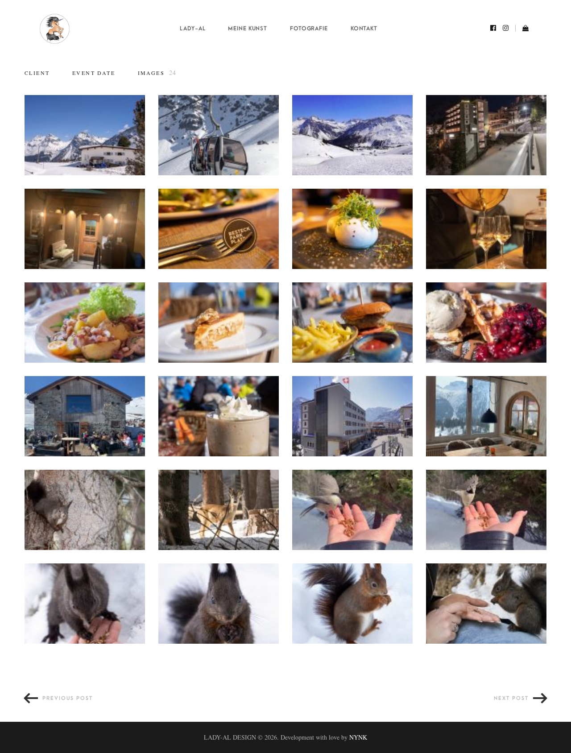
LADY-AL (193, 28)
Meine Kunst (248, 28)
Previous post (67, 698)
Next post (511, 698)
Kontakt (364, 28)
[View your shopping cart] (522, 29)
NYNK (358, 737)
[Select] (36, 107)
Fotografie (309, 28)
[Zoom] (85, 135)
